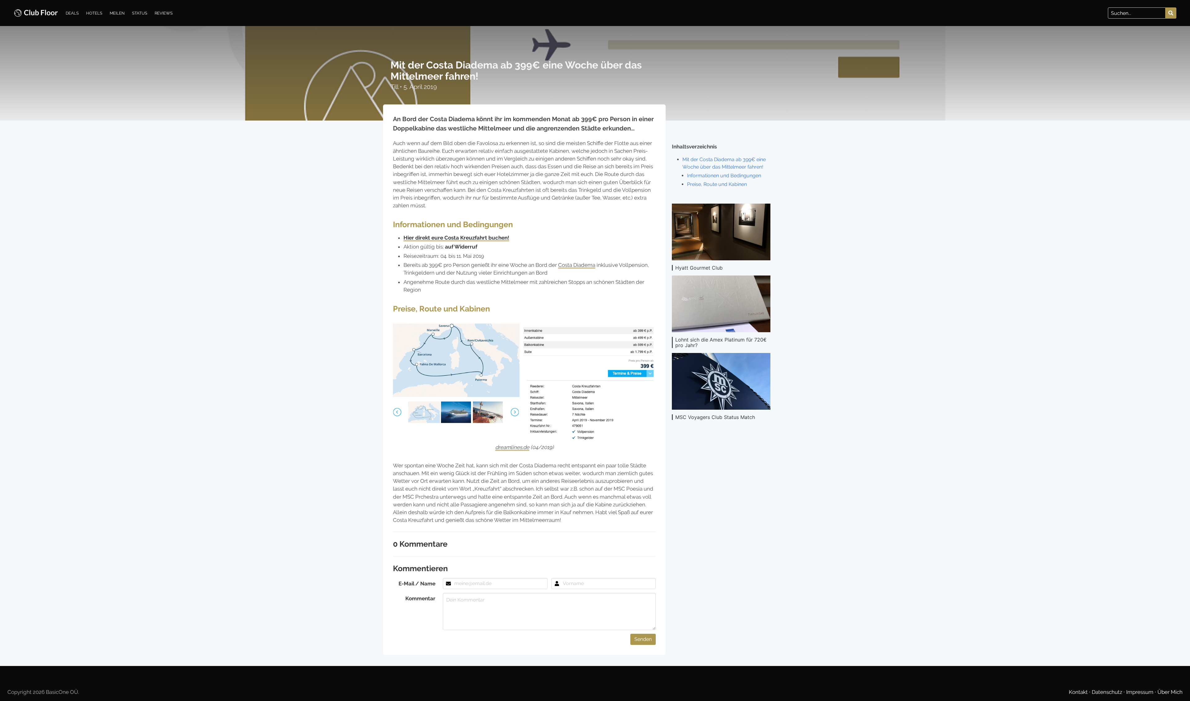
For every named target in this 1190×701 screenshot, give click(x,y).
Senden (643, 639)
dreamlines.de (512, 447)
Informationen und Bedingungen (724, 176)
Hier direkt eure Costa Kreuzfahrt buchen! (456, 238)
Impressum (1140, 692)
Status (139, 13)
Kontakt (1079, 692)
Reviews (164, 13)
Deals (72, 13)
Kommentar (420, 598)
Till (395, 86)
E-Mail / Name (417, 583)
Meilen (117, 13)
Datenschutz (1107, 692)
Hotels (94, 13)
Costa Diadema (576, 265)
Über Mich (1170, 692)
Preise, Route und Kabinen (717, 184)
